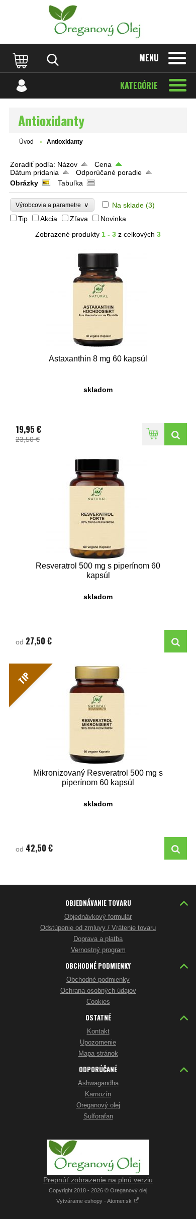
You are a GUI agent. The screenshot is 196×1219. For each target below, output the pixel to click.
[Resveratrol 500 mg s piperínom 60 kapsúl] (98, 507)
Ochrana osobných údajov (98, 990)
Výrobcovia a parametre (52, 205)
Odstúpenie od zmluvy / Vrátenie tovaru (98, 927)
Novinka (113, 219)
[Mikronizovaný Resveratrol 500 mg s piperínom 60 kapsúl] (175, 848)
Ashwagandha (98, 1083)
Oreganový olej (98, 1105)
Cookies (98, 1001)
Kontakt (98, 1031)
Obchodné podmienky (98, 979)
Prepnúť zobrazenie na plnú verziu (98, 1180)
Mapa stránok (98, 1053)
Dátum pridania (34, 172)
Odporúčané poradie (109, 172)
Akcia (48, 219)
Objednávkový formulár (98, 916)
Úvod (26, 141)
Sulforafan (98, 1116)
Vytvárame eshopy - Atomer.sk (94, 1201)
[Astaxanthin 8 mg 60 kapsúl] (98, 300)
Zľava (79, 219)
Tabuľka (70, 183)
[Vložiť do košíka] (153, 434)
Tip (23, 219)
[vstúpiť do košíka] (21, 59)
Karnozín (98, 1094)
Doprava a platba (98, 939)
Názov (67, 164)
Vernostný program (98, 950)
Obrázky (24, 183)
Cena (103, 164)
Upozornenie (98, 1042)
